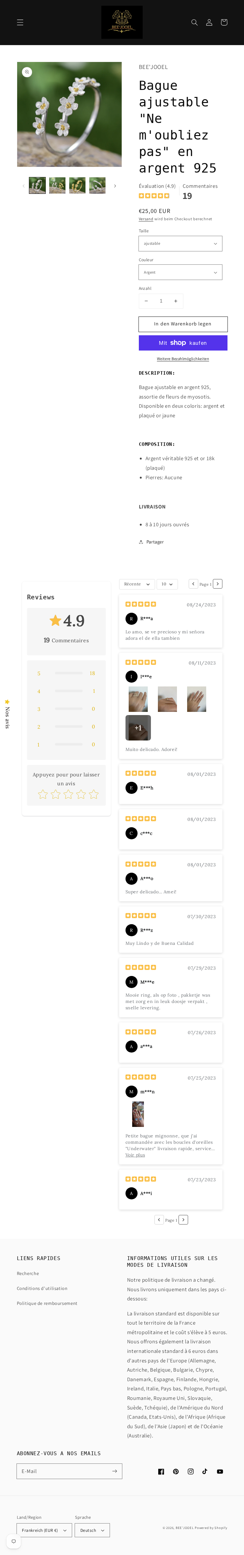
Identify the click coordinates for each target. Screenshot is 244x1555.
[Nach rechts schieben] (115, 185)
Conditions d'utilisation (42, 1288)
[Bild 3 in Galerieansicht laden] (77, 185)
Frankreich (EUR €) (40, 1530)
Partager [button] (155, 542)
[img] (154, 196)
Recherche (28, 1273)
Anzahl (145, 288)
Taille (144, 231)
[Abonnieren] (114, 1471)
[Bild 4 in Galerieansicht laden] (97, 185)
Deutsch (88, 1530)
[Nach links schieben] (24, 185)
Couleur (146, 260)
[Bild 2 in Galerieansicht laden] (57, 185)
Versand (146, 219)
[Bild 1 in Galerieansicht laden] (37, 185)
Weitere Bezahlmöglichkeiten (183, 358)
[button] (20, 22)
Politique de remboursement (47, 1303)
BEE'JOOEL (185, 1527)
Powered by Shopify (211, 1527)
